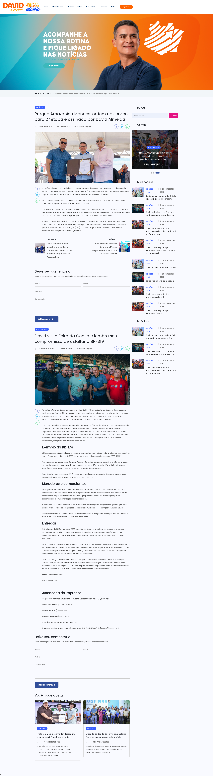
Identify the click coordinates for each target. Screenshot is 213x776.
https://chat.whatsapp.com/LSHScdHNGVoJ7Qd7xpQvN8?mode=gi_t (88, 628)
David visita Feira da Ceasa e (160, 281)
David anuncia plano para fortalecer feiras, (158, 312)
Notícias (104, 7)
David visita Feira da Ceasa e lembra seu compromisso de (160, 213)
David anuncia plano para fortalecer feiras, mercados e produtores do (160, 250)
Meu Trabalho (91, 7)
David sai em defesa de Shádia (161, 267)
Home (46, 7)
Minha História (57, 7)
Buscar (174, 116)
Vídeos (113, 7)
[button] (151, 173)
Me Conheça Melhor (75, 7)
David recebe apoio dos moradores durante (157, 295)
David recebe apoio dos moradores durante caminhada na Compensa (153, 156)
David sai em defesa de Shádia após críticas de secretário (161, 197)
